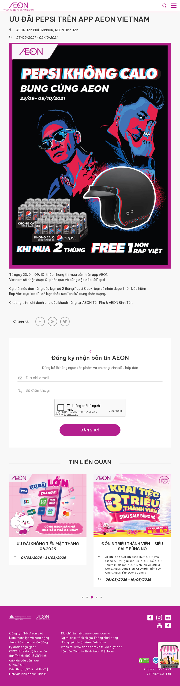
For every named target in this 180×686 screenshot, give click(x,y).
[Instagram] (159, 617)
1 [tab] (82, 597)
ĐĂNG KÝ (90, 430)
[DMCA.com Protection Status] (144, 660)
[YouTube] (159, 625)
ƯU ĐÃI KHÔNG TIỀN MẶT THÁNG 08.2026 (48, 546)
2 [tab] (87, 597)
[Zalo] (168, 617)
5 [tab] (101, 597)
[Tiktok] (168, 625)
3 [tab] (92, 597)
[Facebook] (150, 617)
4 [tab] (96, 597)
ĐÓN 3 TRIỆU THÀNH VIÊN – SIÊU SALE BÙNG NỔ (132, 546)
